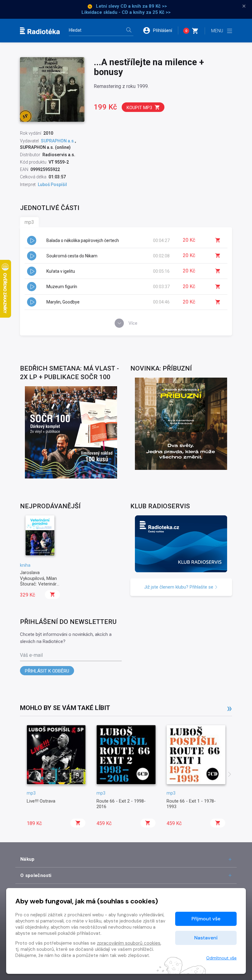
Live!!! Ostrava (41, 801)
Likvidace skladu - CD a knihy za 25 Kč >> (126, 12)
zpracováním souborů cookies (128, 943)
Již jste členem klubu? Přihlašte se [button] (179, 587)
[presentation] (229, 775)
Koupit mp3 (139, 107)
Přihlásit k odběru (47, 671)
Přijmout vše (205, 918)
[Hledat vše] (128, 30)
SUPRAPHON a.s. (58, 140)
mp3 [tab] (29, 222)
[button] (160, 30)
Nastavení (206, 937)
